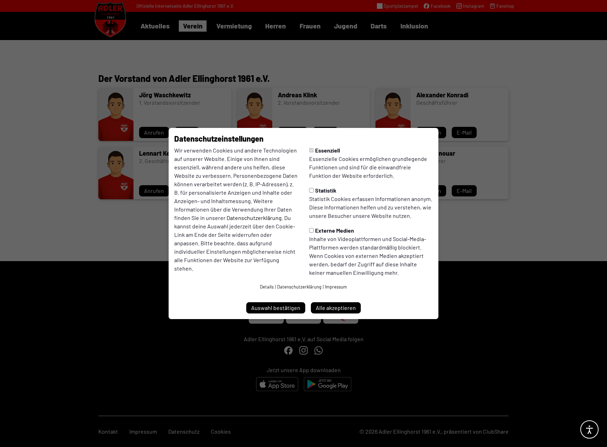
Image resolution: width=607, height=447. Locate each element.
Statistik (326, 190)
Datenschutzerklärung (254, 217)
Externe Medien (334, 230)
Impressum (336, 287)
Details (267, 287)
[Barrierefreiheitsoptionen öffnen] (589, 429)
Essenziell (327, 150)
